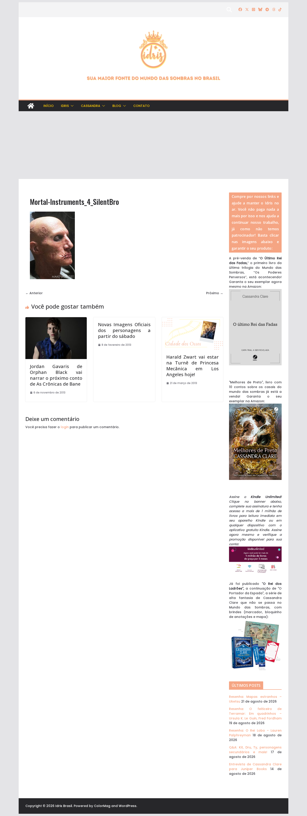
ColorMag (102, 806)
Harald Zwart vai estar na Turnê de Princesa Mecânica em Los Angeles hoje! (192, 365)
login (65, 427)
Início (48, 106)
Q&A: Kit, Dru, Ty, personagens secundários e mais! (255, 749)
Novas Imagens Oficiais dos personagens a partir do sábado (124, 330)
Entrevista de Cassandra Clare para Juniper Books (255, 766)
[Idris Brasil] (30, 105)
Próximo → (214, 293)
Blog (116, 106)
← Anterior (34, 293)
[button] (71, 106)
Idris (65, 106)
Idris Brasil (63, 806)
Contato (141, 106)
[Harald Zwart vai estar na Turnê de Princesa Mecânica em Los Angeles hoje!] (192, 319)
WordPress (127, 806)
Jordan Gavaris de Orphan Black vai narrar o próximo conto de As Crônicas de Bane (56, 375)
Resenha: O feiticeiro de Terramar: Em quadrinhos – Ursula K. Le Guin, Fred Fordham (255, 714)
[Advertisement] (153, 145)
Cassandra (90, 106)
